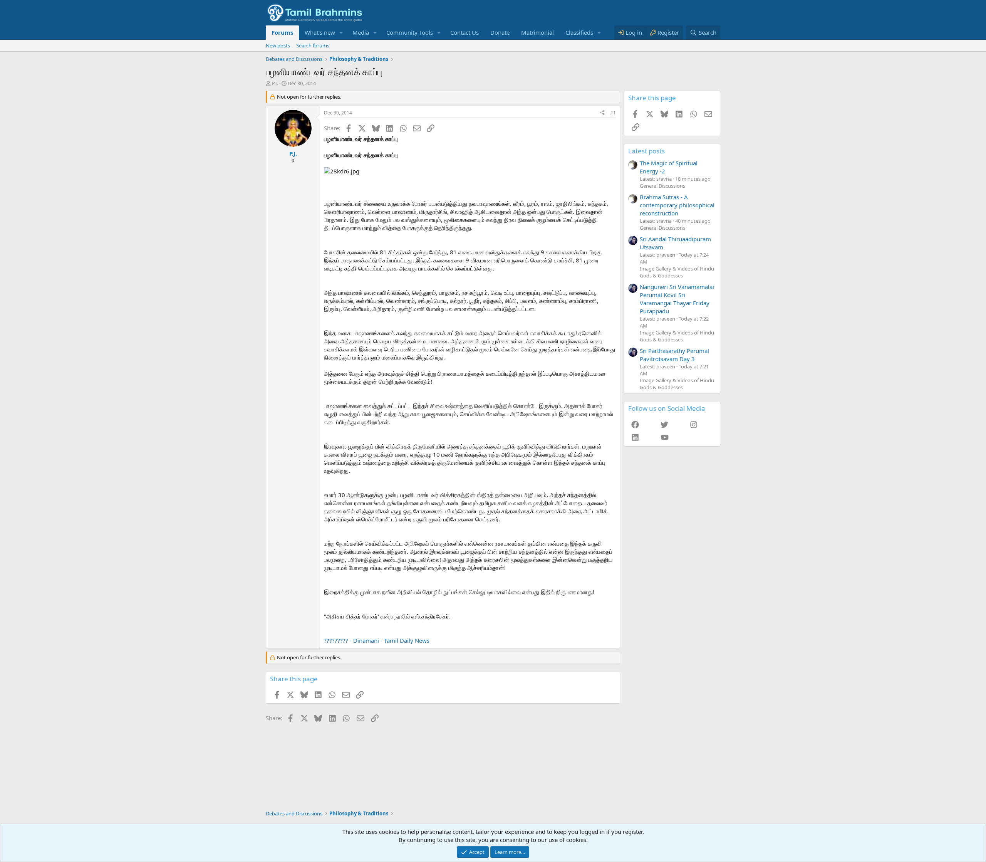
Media (360, 32)
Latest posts (646, 150)
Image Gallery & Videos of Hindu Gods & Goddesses (677, 272)
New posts (278, 45)
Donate (500, 32)
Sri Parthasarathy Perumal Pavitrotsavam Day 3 (674, 355)
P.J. (275, 83)
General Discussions (662, 185)
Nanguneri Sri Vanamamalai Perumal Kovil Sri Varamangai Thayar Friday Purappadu (677, 299)
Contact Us (464, 32)
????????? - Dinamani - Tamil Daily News (376, 640)
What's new (320, 32)
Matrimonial (537, 32)
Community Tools (409, 32)
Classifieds (579, 32)
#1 (613, 112)
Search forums (312, 45)
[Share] (602, 113)
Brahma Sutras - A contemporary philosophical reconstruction (677, 205)
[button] (341, 32)
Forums (282, 32)
